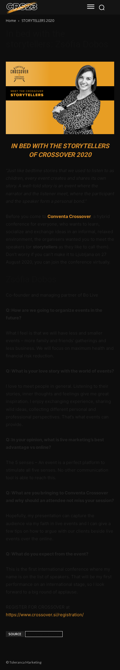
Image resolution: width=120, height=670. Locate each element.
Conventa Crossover (69, 216)
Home (11, 20)
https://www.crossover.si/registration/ (45, 614)
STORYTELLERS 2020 (38, 20)
